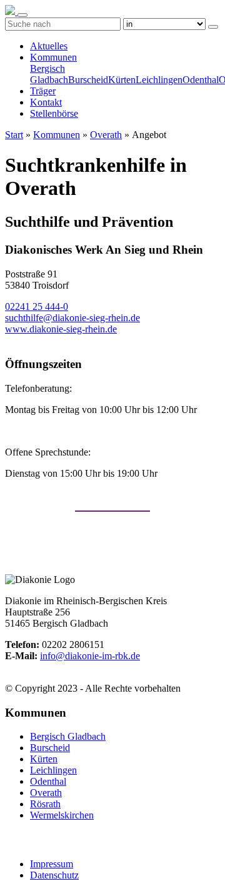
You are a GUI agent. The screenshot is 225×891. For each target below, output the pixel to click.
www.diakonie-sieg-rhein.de (61, 329)
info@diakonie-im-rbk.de (90, 655)
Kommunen (53, 57)
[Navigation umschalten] (23, 15)
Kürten (122, 79)
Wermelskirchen (62, 815)
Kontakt (46, 102)
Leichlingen (159, 79)
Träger (43, 91)
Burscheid (88, 79)
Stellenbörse (54, 113)
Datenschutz (54, 875)
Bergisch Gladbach (49, 74)
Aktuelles (49, 46)
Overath (106, 134)
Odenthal (200, 79)
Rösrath (45, 804)
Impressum (51, 864)
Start (14, 134)
